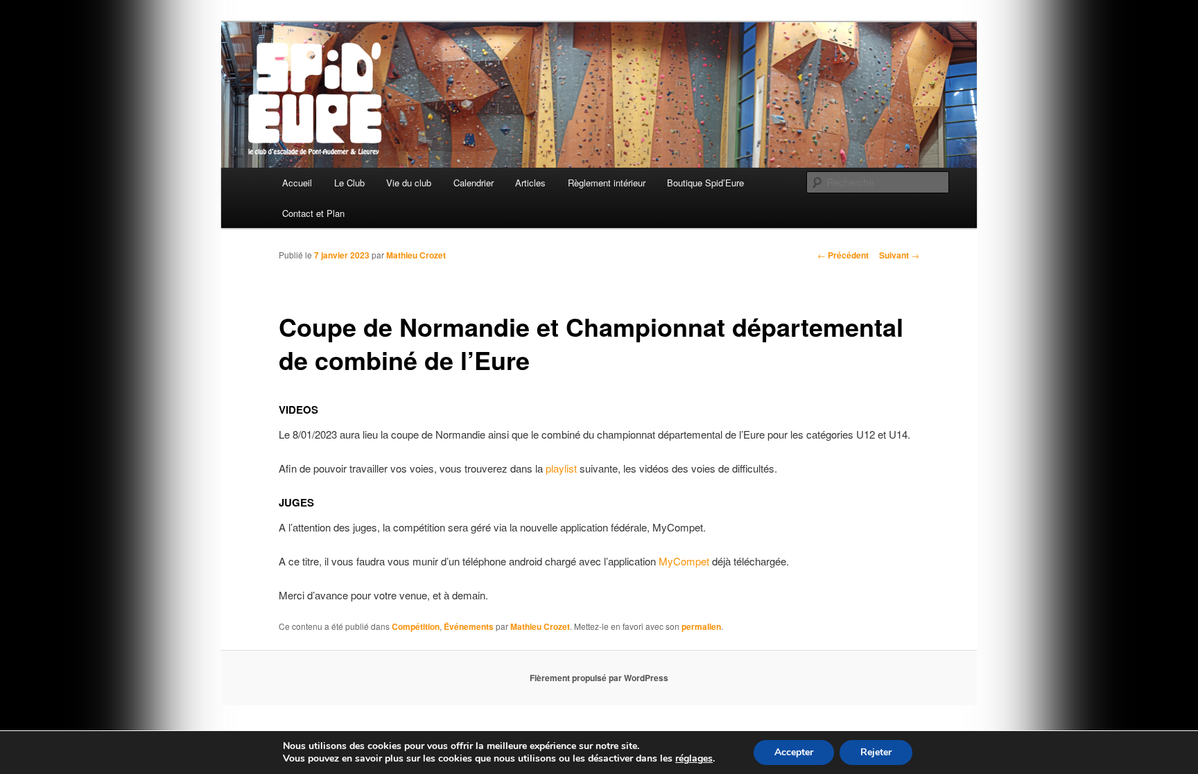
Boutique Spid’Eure (705, 182)
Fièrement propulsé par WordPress (599, 677)
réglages (694, 759)
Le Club (349, 182)
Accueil (297, 182)
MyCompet (684, 561)
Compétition (416, 626)
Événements (469, 626)
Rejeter (876, 752)
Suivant (899, 255)
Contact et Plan (313, 213)
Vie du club (408, 182)
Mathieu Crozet (416, 255)
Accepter (793, 752)
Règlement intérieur (606, 182)
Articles (530, 182)
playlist (561, 468)
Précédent (843, 255)
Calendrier (473, 182)
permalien (701, 626)
